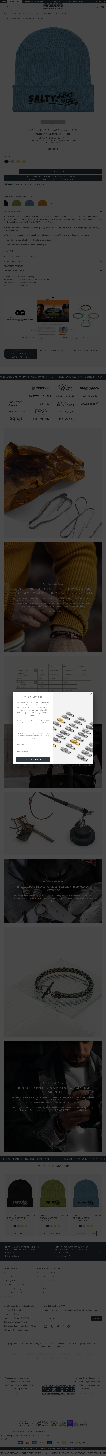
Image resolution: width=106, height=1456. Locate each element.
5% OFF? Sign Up (33, 759)
